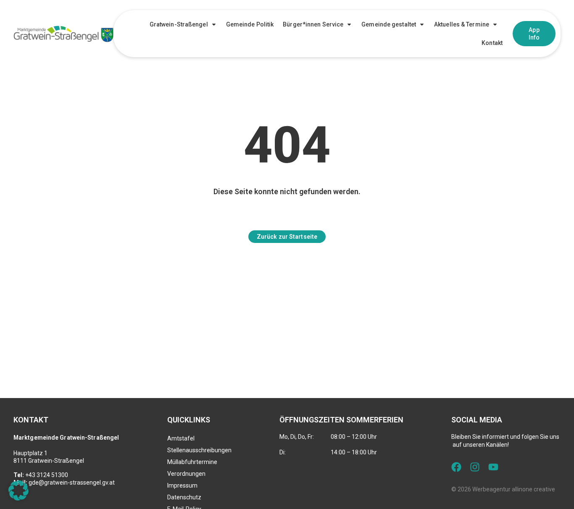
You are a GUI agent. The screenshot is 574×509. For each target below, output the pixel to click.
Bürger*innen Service (313, 24)
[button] (18, 490)
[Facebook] (456, 467)
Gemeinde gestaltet (388, 24)
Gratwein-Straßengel (179, 24)
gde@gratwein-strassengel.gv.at (72, 482)
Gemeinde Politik (250, 24)
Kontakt (492, 43)
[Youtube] (493, 467)
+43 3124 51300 (46, 475)
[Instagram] (475, 467)
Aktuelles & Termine (461, 24)
